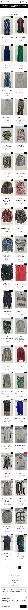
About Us (14, 582)
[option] (14, 6)
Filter (6, 11)
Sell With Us (14, 578)
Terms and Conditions (14, 585)
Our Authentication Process (14, 575)
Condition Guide (14, 580)
